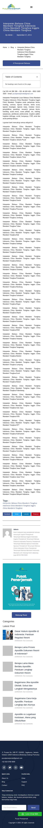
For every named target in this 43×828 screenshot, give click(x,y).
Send (33, 808)
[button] (37, 77)
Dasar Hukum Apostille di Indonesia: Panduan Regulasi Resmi (27, 634)
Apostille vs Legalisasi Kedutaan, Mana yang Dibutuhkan (25, 717)
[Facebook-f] (4, 767)
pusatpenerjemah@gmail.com (23, 94)
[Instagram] (15, 767)
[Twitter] (10, 767)
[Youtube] (21, 767)
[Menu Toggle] (31, 7)
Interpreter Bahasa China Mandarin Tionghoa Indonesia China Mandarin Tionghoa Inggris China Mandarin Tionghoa (20, 505)
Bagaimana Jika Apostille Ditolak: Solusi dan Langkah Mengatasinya (27, 685)
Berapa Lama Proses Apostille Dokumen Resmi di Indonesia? (27, 650)
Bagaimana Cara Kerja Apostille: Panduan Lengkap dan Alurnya (25, 701)
